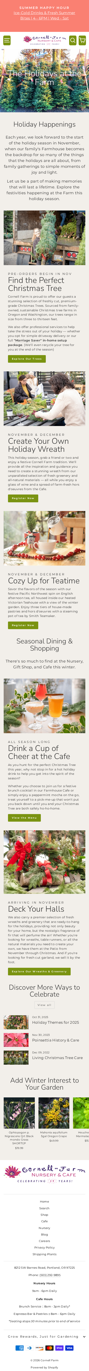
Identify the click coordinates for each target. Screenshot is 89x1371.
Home (44, 1201)
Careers (44, 1241)
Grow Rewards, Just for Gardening (43, 1336)
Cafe (44, 1221)
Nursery (44, 1228)
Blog (44, 1234)
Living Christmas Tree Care (57, 1058)
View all (44, 1005)
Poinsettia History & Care (55, 1040)
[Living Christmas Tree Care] (16, 1057)
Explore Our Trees (27, 358)
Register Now (23, 498)
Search (44, 1208)
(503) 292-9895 (50, 1275)
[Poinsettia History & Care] (16, 1040)
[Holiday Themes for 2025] (16, 1022)
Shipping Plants (44, 1254)
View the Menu (24, 817)
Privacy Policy (44, 1247)
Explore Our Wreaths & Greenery (39, 971)
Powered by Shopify (44, 1367)
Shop (44, 1214)
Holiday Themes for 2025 (55, 1022)
